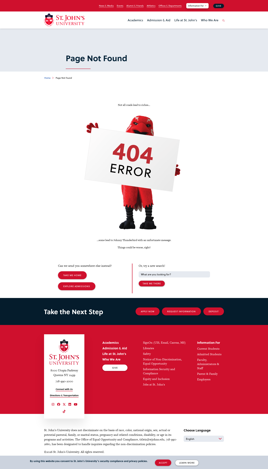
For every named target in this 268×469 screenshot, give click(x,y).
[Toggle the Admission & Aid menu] (159, 24)
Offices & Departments (170, 5)
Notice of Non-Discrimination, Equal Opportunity (162, 361)
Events (120, 5)
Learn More (187, 462)
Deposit (214, 311)
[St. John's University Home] (64, 20)
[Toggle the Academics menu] (135, 24)
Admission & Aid (158, 20)
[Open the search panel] (223, 23)
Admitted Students (209, 354)
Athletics (151, 5)
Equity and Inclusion (156, 379)
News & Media (106, 5)
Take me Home (72, 275)
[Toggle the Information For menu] (199, 9)
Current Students (208, 349)
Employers (203, 379)
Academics (135, 20)
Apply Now (147, 311)
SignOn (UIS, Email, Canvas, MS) (164, 342)
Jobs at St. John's (154, 384)
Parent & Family (207, 374)
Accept (163, 462)
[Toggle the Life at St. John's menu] (186, 24)
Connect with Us (64, 389)
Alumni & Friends (135, 5)
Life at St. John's (185, 20)
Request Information (181, 311)
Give (218, 5)
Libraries (148, 348)
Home (47, 77)
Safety (147, 354)
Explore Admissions (76, 286)
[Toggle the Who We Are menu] (210, 24)
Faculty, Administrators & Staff (208, 364)
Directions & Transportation (64, 395)
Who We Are (209, 20)
